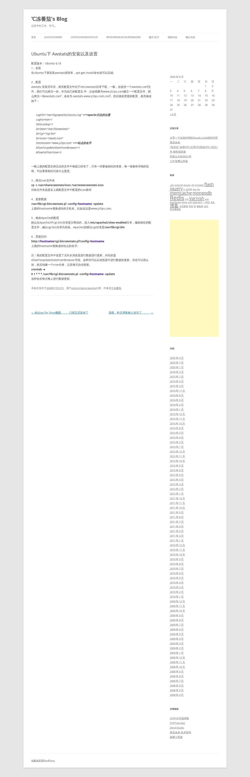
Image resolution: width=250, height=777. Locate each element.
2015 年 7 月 (177, 376)
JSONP (189, 189)
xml (190, 202)
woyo (184, 202)
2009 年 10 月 (177, 610)
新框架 (200, 206)
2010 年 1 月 (177, 596)
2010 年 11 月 (177, 550)
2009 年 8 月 (177, 620)
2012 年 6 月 (177, 470)
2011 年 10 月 (177, 507)
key (194, 189)
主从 (212, 202)
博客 (174, 205)
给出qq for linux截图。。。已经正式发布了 (59, 312)
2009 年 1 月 (177, 653)
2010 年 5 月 (177, 578)
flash (209, 184)
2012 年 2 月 (177, 489)
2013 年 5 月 (177, 433)
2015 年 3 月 (177, 386)
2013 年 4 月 (177, 437)
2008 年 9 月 (177, 671)
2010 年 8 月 (177, 564)
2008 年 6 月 (177, 685)
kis (198, 189)
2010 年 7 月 (177, 568)
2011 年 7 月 (177, 521)
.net (172, 185)
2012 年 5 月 (177, 475)
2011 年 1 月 (177, 540)
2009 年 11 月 (177, 606)
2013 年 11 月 (177, 418)
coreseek (199, 185)
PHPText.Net (177, 723)
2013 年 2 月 (177, 442)
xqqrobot (197, 202)
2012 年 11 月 (177, 456)
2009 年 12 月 (177, 601)
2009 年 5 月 (177, 634)
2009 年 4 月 (177, 638)
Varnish (196, 198)
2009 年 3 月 (177, 643)
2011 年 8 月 (177, 517)
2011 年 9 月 (177, 512)
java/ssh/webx (53, 37)
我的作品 (172, 37)
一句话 (206, 202)
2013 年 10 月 (177, 423)
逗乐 (206, 206)
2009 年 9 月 (177, 615)
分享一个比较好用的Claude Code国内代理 (194, 137)
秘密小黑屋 (176, 737)
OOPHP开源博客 (179, 718)
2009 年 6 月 (177, 629)
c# (192, 185)
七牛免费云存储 (179, 161)
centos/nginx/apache (84, 37)
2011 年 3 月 (177, 536)
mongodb (202, 193)
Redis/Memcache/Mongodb (123, 37)
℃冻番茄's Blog (49, 18)
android (179, 185)
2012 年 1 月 (177, 493)
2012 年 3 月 (177, 484)
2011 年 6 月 (177, 526)
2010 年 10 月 (177, 554)
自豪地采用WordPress (43, 760)
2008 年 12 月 (177, 657)
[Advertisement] (194, 278)
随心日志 (190, 37)
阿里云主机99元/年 (180, 156)
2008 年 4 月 (177, 695)
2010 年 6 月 (177, 573)
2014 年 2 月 (177, 404)
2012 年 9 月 (177, 465)
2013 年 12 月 (177, 414)
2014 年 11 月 (177, 390)
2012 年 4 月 (177, 479)
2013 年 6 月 (177, 428)
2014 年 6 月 (177, 400)
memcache (181, 193)
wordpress (175, 202)
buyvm (187, 185)
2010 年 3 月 (177, 587)
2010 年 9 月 (177, 559)
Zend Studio (177, 727)
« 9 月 (173, 114)
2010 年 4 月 (177, 582)
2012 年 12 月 (177, 451)
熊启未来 (175, 142)
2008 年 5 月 (177, 690)
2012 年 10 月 (177, 461)
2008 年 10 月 (177, 667)
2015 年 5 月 (177, 381)
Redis (177, 198)
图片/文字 (154, 37)
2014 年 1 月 (177, 409)
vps (207, 199)
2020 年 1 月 (177, 367)
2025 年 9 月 (177, 358)
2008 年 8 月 (177, 676)
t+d (186, 199)
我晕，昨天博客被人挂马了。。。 (131, 312)
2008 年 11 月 (177, 662)
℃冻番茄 (116, 288)
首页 (33, 37)
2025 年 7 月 (177, 362)
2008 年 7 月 (177, 681)
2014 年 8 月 (177, 395)
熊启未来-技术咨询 (180, 732)
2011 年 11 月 (177, 503)
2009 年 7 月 (177, 624)
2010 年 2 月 (177, 592)
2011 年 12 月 (177, 498)
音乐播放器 (175, 209)
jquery (176, 188)
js (184, 189)
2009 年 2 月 (177, 648)
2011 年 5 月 (177, 531)
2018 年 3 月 (177, 372)
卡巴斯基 (183, 206)
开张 (191, 206)
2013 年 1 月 (177, 447)
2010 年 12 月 (177, 545)
